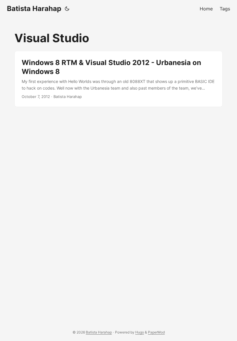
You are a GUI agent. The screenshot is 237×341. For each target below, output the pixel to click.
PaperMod (156, 332)
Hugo (139, 332)
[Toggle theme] (67, 8)
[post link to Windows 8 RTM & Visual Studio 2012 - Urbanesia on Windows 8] (118, 79)
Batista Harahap (34, 8)
